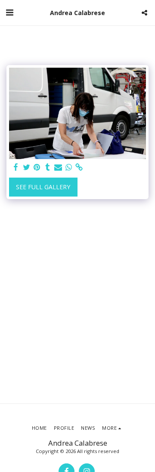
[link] (79, 167)
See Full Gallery (43, 187)
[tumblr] (48, 167)
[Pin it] (37, 167)
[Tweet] (27, 167)
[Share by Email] (58, 167)
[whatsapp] (69, 167)
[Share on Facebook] (16, 167)
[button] (9, 12)
